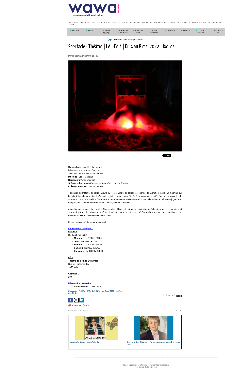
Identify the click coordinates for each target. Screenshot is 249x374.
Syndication (152, 367)
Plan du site (139, 367)
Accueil (75, 30)
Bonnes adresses (154, 31)
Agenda (91, 30)
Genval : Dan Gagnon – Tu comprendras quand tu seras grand (153, 343)
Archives (170, 30)
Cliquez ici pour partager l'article (127, 39)
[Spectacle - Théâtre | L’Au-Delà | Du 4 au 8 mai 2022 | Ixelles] (125, 61)
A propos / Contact (202, 31)
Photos (186, 30)
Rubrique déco (138, 31)
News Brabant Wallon (107, 32)
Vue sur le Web (218, 31)
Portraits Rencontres (122, 31)
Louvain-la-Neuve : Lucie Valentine (85, 342)
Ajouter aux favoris (80, 305)
